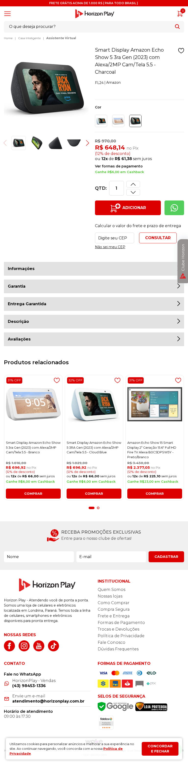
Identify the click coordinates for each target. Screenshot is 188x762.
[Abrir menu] (8, 14)
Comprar (33, 493)
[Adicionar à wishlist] (181, 50)
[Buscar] (177, 26)
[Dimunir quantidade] (133, 184)
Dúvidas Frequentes (118, 649)
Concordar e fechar (160, 748)
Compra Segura (114, 609)
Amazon (113, 82)
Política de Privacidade (121, 635)
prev (7, 143)
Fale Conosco (111, 642)
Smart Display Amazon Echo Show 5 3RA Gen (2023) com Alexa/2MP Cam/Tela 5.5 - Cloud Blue (94, 447)
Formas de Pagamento (121, 622)
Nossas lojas (110, 596)
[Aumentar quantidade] (133, 192)
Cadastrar (166, 556)
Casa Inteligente (29, 38)
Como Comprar (113, 602)
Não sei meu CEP (110, 247)
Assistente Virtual (61, 38)
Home (8, 38)
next (85, 143)
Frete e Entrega (114, 616)
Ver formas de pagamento (119, 166)
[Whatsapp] (174, 207)
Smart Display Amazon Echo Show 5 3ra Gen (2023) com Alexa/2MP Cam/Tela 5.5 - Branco (33, 447)
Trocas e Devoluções (118, 629)
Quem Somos (111, 589)
